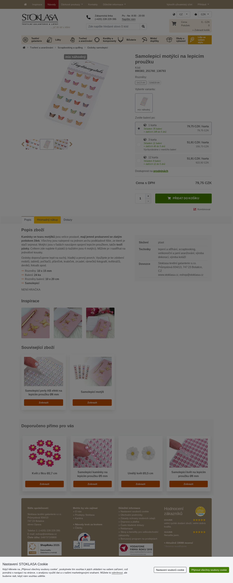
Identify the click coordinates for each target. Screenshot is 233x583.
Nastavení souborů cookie (170, 570)
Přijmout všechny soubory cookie (209, 570)
